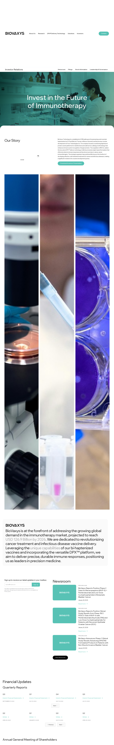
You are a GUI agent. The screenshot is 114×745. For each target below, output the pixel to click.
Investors (80, 33)
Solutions (71, 33)
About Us (32, 33)
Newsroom (61, 69)
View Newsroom (60, 657)
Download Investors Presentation (71, 163)
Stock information (81, 69)
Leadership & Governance (99, 69)
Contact (103, 33)
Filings (70, 69)
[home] (16, 33)
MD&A (5, 717)
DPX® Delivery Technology (56, 33)
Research (41, 33)
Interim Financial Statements (12, 698)
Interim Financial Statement (38, 698)
